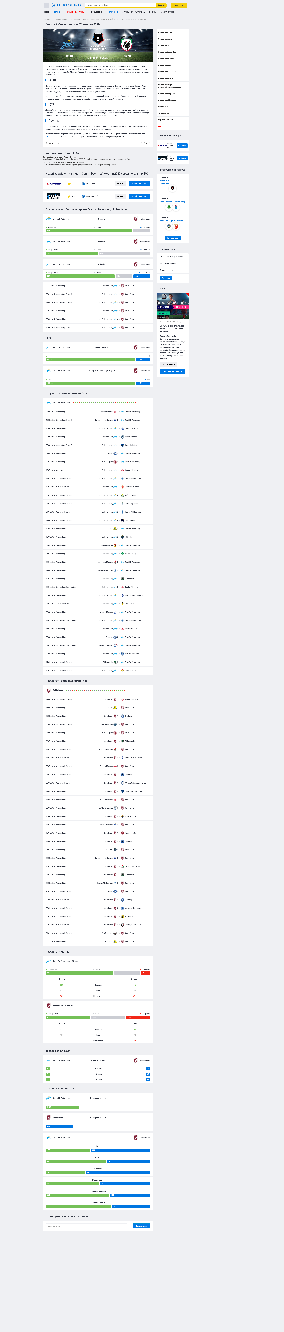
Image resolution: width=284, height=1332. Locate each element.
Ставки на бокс (164, 65)
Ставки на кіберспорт (167, 100)
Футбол (144, 143)
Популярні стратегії (168, 263)
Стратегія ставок (165, 120)
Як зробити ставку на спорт (171, 257)
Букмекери (97, 12)
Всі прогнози (172, 238)
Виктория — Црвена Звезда (171, 221)
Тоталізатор (163, 113)
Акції (160, 126)
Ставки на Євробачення (168, 72)
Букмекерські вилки (168, 270)
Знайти (161, 5)
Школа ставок (167, 12)
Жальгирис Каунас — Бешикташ (168, 182)
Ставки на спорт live (166, 94)
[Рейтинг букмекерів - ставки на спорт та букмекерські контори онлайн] (66, 5)
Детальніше (169, 364)
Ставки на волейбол (166, 59)
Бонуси (152, 12)
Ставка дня (163, 107)
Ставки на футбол (76, 12)
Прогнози (179, 5)
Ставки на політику (166, 78)
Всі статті (166, 278)
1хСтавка (49, 137)
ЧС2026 (46, 12)
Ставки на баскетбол (167, 52)
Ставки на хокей (165, 39)
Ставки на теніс (164, 45)
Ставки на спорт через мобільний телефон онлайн (169, 86)
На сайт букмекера (173, 371)
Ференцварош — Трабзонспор (172, 202)
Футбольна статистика (133, 12)
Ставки (57, 12)
